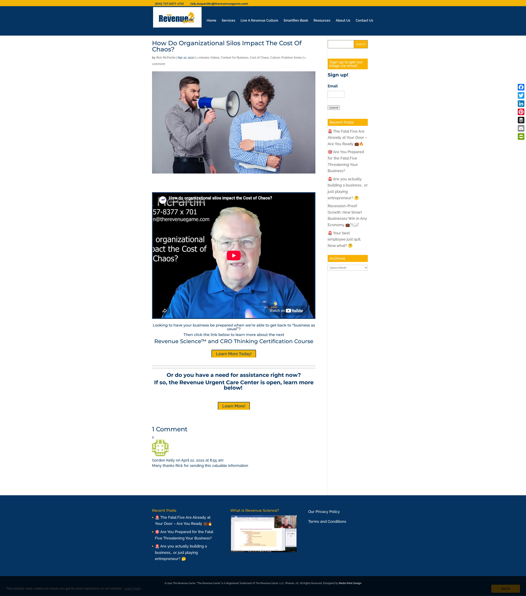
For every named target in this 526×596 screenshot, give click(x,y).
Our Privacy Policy (324, 511)
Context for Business (234, 57)
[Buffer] (521, 120)
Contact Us (364, 20)
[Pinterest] (521, 112)
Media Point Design (350, 583)
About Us (343, 20)
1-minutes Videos (207, 57)
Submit (333, 107)
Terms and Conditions (327, 521)
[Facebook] (521, 87)
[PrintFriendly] (521, 136)
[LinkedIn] (521, 104)
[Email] (521, 128)
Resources (322, 20)
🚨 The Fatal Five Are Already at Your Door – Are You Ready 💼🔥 (347, 137)
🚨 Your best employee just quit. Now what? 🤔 (344, 239)
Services (228, 20)
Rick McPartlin (166, 57)
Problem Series (291, 57)
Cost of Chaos (259, 57)
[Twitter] (521, 95)
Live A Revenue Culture (259, 20)
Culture (275, 57)
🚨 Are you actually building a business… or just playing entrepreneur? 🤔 (181, 552)
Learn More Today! (233, 353)
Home (211, 20)
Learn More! (233, 406)
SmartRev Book (296, 20)
